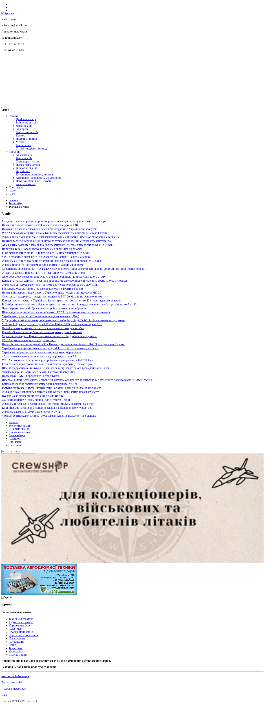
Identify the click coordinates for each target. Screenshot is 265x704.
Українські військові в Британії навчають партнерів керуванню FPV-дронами (49, 284)
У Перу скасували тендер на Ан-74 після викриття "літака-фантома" (44, 272)
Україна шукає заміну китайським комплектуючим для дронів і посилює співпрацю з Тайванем (61, 236)
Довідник (14, 151)
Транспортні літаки (28, 161)
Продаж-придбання (21, 631)
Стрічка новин (18, 654)
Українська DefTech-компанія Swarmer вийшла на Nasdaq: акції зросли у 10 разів (51, 260)
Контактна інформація (15, 676)
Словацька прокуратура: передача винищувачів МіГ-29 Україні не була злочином (52, 296)
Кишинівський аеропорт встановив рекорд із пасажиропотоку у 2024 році (47, 407)
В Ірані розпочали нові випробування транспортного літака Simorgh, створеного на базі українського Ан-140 (69, 304)
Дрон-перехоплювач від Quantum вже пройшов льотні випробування (44, 308)
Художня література (21, 622)
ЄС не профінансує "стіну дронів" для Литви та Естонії (36, 399)
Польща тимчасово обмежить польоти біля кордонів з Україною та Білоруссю (49, 229)
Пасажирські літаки (28, 164)
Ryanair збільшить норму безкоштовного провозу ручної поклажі (42, 332)
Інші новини (23, 145)
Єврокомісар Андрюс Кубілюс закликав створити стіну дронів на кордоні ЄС (49, 336)
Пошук (13, 644)
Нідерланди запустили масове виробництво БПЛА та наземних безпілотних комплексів (56, 312)
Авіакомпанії (24, 155)
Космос (20, 135)
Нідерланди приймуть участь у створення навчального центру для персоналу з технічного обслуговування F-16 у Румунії (77, 379)
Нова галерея (17, 638)
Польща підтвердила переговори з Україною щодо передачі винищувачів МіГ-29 (51, 292)
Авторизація (16, 641)
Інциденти (15, 441)
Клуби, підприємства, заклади (34, 174)
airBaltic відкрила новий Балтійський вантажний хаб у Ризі (38, 371)
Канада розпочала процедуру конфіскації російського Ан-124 (39, 383)
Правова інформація (13, 688)
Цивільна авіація (26, 119)
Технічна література (21, 618)
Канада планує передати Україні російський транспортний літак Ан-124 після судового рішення (61, 300)
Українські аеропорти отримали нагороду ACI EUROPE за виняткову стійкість (50, 348)
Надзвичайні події (27, 138)
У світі (20, 142)
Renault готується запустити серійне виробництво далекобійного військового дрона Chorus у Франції (64, 280)
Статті (12, 190)
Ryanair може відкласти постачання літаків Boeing (32, 395)
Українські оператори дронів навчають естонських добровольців (41, 352)
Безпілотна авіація (27, 132)
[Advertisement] (109, 80)
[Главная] (7, 13)
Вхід (4, 694)
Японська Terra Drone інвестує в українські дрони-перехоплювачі (42, 248)
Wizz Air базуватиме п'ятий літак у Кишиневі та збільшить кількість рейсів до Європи (55, 232)
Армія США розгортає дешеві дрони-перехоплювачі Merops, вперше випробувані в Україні (58, 244)
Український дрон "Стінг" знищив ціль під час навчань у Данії (40, 316)
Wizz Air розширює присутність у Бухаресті (29, 340)
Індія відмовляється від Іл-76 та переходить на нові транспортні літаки (45, 252)
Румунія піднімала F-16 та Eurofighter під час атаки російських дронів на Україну (51, 387)
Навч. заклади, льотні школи (33, 180)
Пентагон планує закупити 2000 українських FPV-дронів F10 (40, 225)
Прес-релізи (16, 187)
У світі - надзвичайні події (32, 148)
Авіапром (22, 129)
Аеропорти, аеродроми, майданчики (38, 177)
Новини (14, 116)
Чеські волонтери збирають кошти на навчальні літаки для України (43, 328)
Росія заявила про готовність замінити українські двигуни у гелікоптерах (47, 364)
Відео (12, 193)
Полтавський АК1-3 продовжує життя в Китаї (30, 375)
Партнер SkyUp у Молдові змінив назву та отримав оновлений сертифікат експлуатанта (56, 240)
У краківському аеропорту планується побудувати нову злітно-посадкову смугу (51, 391)
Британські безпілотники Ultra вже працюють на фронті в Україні (42, 288)
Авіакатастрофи (26, 184)
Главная (13, 200)
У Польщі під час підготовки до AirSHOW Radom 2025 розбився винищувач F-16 (52, 324)
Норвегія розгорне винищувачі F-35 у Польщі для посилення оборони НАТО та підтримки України (63, 344)
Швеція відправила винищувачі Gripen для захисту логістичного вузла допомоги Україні (56, 368)
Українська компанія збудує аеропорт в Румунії (31, 411)
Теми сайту (16, 203)
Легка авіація (24, 125)
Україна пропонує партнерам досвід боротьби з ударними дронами (43, 264)
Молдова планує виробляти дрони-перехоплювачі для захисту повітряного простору (54, 221)
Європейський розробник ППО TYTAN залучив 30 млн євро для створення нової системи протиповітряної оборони (74, 268)
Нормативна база (19, 625)
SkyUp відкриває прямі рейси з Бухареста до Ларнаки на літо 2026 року (46, 256)
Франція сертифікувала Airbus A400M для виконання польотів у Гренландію (49, 415)
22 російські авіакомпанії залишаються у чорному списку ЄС (39, 356)
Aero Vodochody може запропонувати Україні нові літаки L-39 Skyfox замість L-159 (53, 276)
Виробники (23, 171)
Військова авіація (26, 122)
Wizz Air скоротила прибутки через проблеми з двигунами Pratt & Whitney (47, 360)
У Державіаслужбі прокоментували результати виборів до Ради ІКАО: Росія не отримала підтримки (63, 320)
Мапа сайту (16, 651)
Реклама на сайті (11, 682)
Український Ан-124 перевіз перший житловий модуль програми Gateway (47, 403)
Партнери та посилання (23, 635)
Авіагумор (15, 628)
